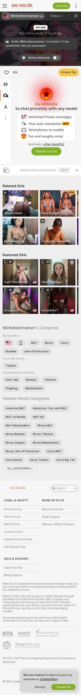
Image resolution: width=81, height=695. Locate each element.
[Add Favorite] (6, 72)
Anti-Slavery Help (15, 546)
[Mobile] (21, 342)
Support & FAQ (13, 567)
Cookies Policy (13, 531)
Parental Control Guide (18, 539)
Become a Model (52, 509)
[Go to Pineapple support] (7, 645)
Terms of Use (12, 516)
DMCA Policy (12, 524)
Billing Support (13, 575)
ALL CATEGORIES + (20, 468)
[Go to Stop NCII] (28, 645)
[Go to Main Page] (25, 5)
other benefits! (53, 144)
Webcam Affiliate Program (58, 524)
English (61, 488)
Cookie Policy (48, 679)
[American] (8, 342)
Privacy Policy (13, 509)
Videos (57, 16)
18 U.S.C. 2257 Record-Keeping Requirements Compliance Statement (39, 660)
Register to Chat (46, 151)
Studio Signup (51, 516)
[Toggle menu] (5, 6)
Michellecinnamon (19, 327)
